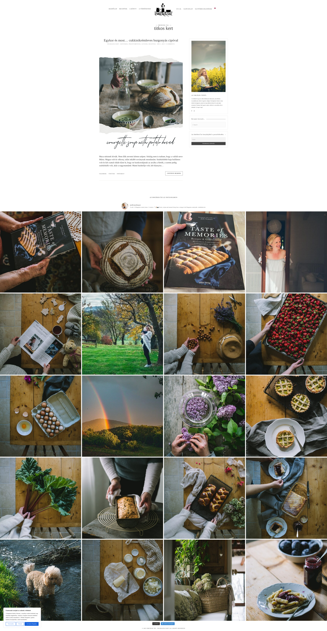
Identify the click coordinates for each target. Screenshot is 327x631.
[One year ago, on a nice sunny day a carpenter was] (40, 252)
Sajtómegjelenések (203, 9)
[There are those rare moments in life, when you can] (122, 416)
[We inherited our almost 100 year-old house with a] (204, 416)
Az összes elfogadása (32, 624)
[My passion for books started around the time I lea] (204, 252)
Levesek (145, 44)
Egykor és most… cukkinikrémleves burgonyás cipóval (141, 40)
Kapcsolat (188, 9)
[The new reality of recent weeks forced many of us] (204, 580)
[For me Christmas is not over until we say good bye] (40, 334)
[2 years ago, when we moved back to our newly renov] (40, 498)
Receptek (123, 9)
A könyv (133, 9)
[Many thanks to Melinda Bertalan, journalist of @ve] (122, 498)
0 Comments (170, 44)
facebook (102, 173)
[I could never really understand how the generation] (122, 580)
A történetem (145, 9)
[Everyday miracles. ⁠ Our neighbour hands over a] (40, 416)
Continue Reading (174, 173)
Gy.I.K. (178, 9)
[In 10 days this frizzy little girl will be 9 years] (40, 580)
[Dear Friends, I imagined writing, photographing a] (122, 252)
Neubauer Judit (113, 44)
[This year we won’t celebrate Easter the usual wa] (204, 498)
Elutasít (20, 624)
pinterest (120, 173)
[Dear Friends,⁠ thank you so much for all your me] (204, 334)
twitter (112, 173)
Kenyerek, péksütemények (130, 44)
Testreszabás (11, 624)
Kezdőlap (113, 9)
